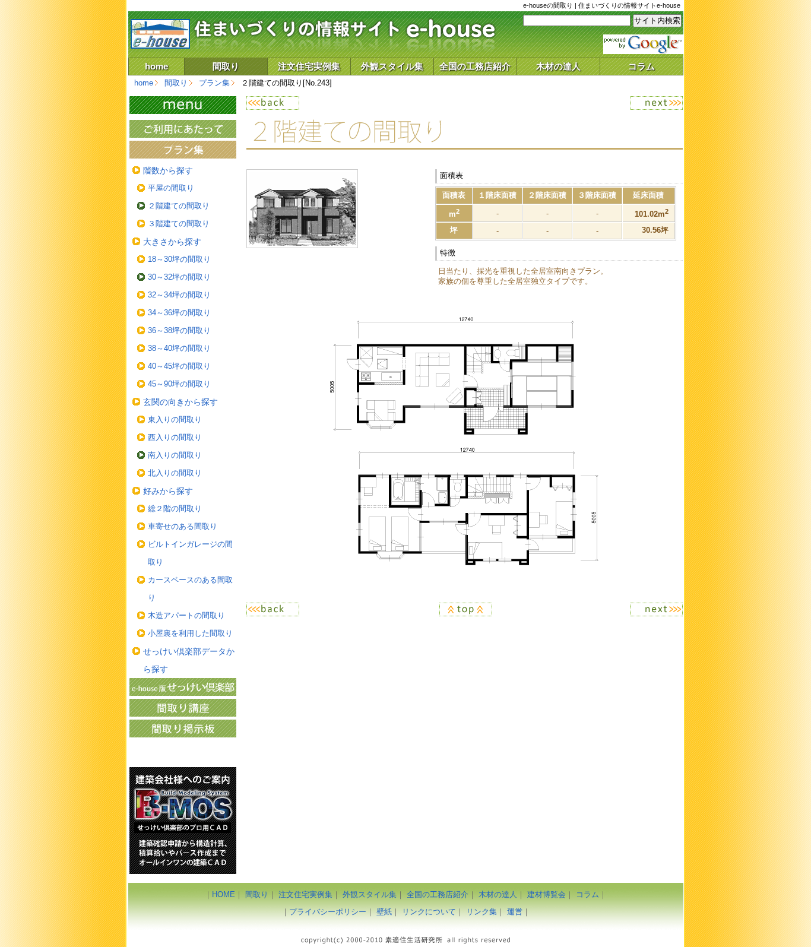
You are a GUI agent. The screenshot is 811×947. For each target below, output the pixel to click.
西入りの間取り (175, 437)
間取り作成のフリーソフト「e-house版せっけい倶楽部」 (182, 687)
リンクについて (429, 911)
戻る (355, 103)
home (156, 66)
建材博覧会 (546, 894)
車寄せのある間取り (182, 526)
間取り (226, 66)
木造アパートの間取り (186, 615)
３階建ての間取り (179, 223)
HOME (223, 894)
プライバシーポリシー (327, 911)
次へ (573, 103)
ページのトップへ (464, 609)
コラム (641, 66)
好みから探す (168, 491)
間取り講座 (182, 708)
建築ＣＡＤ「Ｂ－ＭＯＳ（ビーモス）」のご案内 (182, 820)
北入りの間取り (175, 472)
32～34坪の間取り (179, 294)
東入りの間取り (175, 419)
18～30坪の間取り (179, 259)
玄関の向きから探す (180, 402)
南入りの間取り (175, 455)
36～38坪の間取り (179, 330)
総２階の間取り (175, 508)
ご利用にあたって (182, 129)
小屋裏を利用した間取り (190, 633)
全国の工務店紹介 (475, 66)
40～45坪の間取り (179, 366)
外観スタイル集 (392, 66)
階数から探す (168, 170)
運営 (514, 911)
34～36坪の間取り (179, 312)
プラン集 (214, 82)
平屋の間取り (171, 187)
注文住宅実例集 (309, 66)
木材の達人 (558, 66)
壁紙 (384, 911)
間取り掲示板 (182, 728)
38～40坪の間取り (179, 348)
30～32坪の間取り (179, 277)
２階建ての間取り (179, 205)
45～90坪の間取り (179, 383)
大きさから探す (172, 241)
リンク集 (481, 911)
